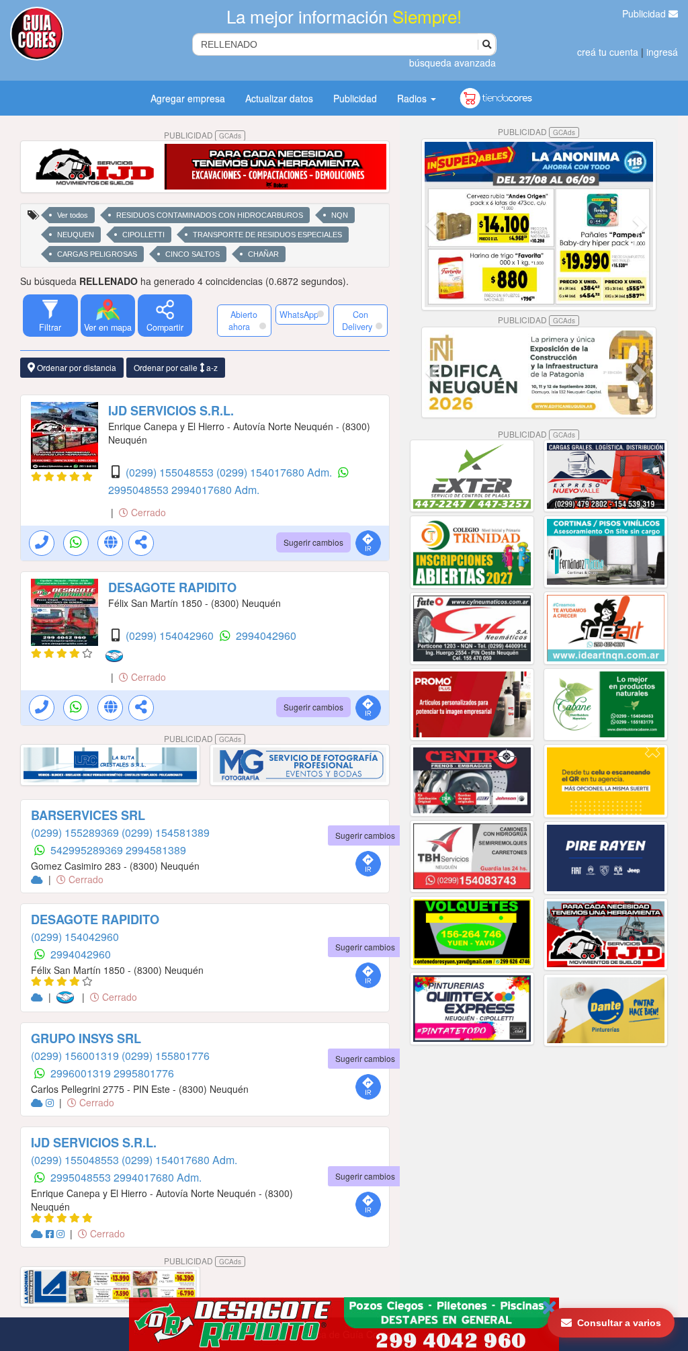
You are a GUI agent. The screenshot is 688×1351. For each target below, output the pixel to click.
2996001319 (82, 1073)
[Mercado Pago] (117, 656)
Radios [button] (413, 98)
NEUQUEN (75, 235)
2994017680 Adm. (215, 489)
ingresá (662, 51)
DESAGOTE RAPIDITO (172, 587)
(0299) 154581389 (166, 832)
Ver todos (72, 215)
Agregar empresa (187, 98)
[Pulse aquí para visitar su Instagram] (51, 1102)
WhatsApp (299, 315)
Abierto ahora (242, 321)
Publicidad (645, 13)
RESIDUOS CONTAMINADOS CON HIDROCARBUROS (209, 215)
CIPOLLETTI (143, 235)
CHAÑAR (263, 254)
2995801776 (144, 1073)
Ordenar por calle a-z (176, 367)
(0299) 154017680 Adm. (275, 472)
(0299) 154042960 (171, 635)
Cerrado (147, 512)
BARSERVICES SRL (88, 815)
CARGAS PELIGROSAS (97, 254)
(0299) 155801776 (166, 1055)
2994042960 (266, 635)
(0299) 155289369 (76, 832)
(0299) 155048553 (171, 472)
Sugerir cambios (313, 542)
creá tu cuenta (607, 51)
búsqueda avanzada (452, 62)
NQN (339, 215)
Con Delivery (357, 321)
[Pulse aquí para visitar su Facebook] (51, 1233)
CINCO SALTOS (192, 254)
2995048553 (139, 489)
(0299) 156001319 (76, 1055)
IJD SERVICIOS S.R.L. (171, 410)
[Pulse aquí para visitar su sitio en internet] (38, 879)
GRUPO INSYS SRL (86, 1038)
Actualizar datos (279, 98)
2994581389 (156, 850)
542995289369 (88, 850)
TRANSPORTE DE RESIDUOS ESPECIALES (267, 235)
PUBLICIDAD (202, 134)
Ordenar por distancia (75, 367)
